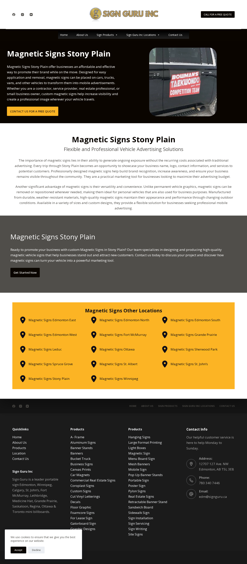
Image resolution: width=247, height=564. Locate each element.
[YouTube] (31, 14)
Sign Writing (137, 529)
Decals (75, 502)
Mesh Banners (139, 464)
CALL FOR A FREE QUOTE (218, 14)
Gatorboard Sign (83, 523)
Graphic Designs (82, 529)
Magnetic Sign (139, 453)
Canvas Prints (80, 469)
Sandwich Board (140, 507)
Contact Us (175, 35)
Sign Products (105, 35)
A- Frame (77, 437)
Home (64, 35)
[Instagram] (22, 14)
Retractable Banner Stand (147, 502)
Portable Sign (138, 480)
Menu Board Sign (141, 458)
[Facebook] (13, 14)
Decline (36, 550)
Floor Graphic (80, 507)
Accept (18, 550)
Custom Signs (80, 491)
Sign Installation (140, 518)
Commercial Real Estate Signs (92, 480)
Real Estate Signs (141, 496)
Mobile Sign (137, 469)
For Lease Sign (81, 518)
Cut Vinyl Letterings (85, 496)
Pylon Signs (137, 491)
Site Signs (135, 534)
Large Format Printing (145, 442)
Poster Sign (136, 485)
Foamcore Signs (82, 512)
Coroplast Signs (82, 485)
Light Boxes (137, 448)
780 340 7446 (209, 483)
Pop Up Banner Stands (145, 475)
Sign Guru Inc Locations (141, 35)
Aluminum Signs (83, 442)
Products (19, 448)
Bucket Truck (80, 458)
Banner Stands (81, 448)
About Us (82, 35)
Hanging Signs (139, 437)
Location (18, 453)
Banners (76, 453)
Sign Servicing (138, 523)
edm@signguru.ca (213, 496)
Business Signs (81, 464)
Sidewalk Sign (138, 512)
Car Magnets (80, 475)
